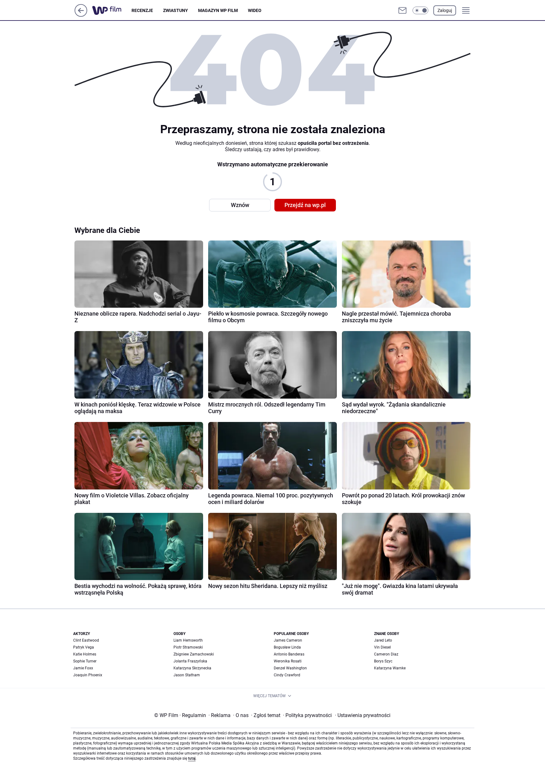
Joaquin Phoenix (87, 675)
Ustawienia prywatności (362, 715)
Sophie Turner (85, 661)
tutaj (192, 758)
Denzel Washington (290, 668)
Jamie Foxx (83, 668)
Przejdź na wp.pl (305, 205)
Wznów (240, 205)
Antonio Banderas (289, 654)
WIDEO (254, 10)
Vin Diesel (382, 647)
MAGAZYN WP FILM (218, 10)
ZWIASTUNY (175, 10)
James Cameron (288, 640)
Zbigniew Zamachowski (193, 654)
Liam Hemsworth (188, 640)
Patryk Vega (83, 647)
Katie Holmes (84, 654)
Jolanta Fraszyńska (190, 661)
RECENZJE (142, 10)
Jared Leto (383, 640)
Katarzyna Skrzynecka (192, 668)
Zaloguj (444, 10)
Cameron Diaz (386, 654)
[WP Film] (112, 10)
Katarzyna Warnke (390, 668)
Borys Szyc (383, 661)
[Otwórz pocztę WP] (402, 10)
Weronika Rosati (288, 661)
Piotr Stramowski (188, 647)
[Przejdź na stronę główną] (80, 15)
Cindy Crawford (287, 675)
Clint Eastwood (86, 640)
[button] (420, 10)
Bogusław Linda (287, 647)
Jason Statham (186, 675)
